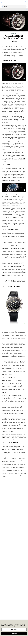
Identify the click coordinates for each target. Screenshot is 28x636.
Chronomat (4, 119)
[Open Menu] (2, 3)
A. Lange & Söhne (12, 353)
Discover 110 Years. (16, 9)
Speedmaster (5, 332)
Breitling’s (4, 53)
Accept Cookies (14, 633)
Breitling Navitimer (10, 46)
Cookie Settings (14, 629)
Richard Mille (11, 371)
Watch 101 (13, 33)
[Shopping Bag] (26, 3)
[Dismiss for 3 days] (26, 10)
